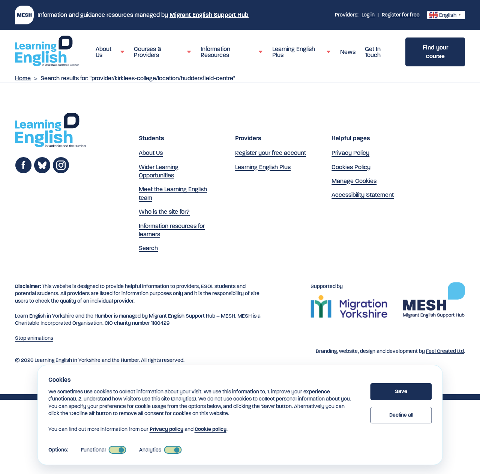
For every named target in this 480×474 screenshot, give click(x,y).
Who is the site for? (164, 211)
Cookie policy (210, 429)
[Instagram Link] (60, 171)
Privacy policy (166, 429)
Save (401, 391)
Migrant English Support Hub (209, 14)
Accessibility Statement (363, 194)
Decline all (401, 415)
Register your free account (270, 152)
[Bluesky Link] (42, 171)
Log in (368, 15)
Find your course (435, 51)
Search (148, 248)
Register (401, 15)
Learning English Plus (263, 167)
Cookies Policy (351, 167)
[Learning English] (47, 52)
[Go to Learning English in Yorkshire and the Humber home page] (50, 131)
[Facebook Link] (23, 171)
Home (23, 78)
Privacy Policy (350, 152)
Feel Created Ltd (445, 351)
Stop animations (34, 338)
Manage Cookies (354, 180)
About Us (151, 152)
